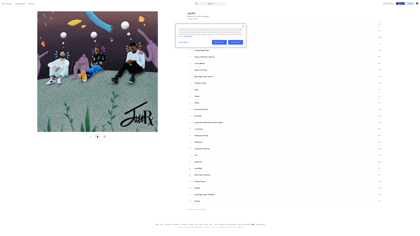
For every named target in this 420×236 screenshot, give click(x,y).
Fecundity (198, 116)
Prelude (197, 188)
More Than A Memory (202, 175)
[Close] (243, 26)
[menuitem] (406, 3)
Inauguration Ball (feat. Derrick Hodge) (208, 122)
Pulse (196, 90)
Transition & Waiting (201, 149)
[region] (210, 36)
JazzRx (191, 13)
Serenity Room (199, 181)
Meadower (198, 142)
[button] (285, 24)
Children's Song (200, 83)
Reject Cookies (219, 42)
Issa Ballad (198, 168)
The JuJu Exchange (202, 16)
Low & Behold (199, 63)
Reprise (197, 201)
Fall (195, 155)
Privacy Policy (188, 36)
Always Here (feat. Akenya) (204, 57)
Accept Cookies (236, 42)
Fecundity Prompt (201, 109)
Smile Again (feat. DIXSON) (204, 195)
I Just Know (198, 129)
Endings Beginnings (201, 50)
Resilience (198, 162)
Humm (196, 96)
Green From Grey (200, 70)
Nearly (196, 103)
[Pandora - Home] (388, 3)
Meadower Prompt (201, 136)
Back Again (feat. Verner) (203, 77)
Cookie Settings (183, 42)
